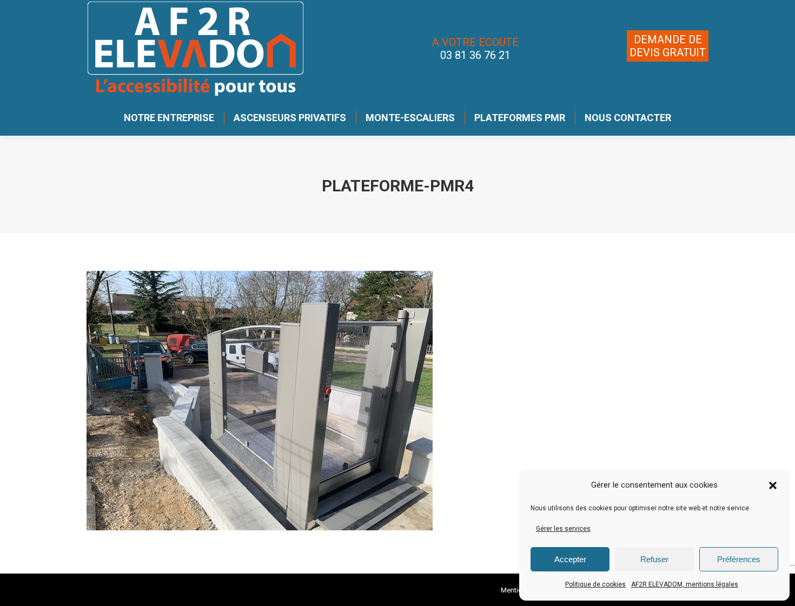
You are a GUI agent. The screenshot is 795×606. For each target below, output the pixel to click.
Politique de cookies (595, 584)
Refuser (654, 559)
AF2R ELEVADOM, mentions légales (684, 584)
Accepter (570, 559)
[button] (772, 485)
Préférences (738, 559)
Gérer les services (563, 528)
